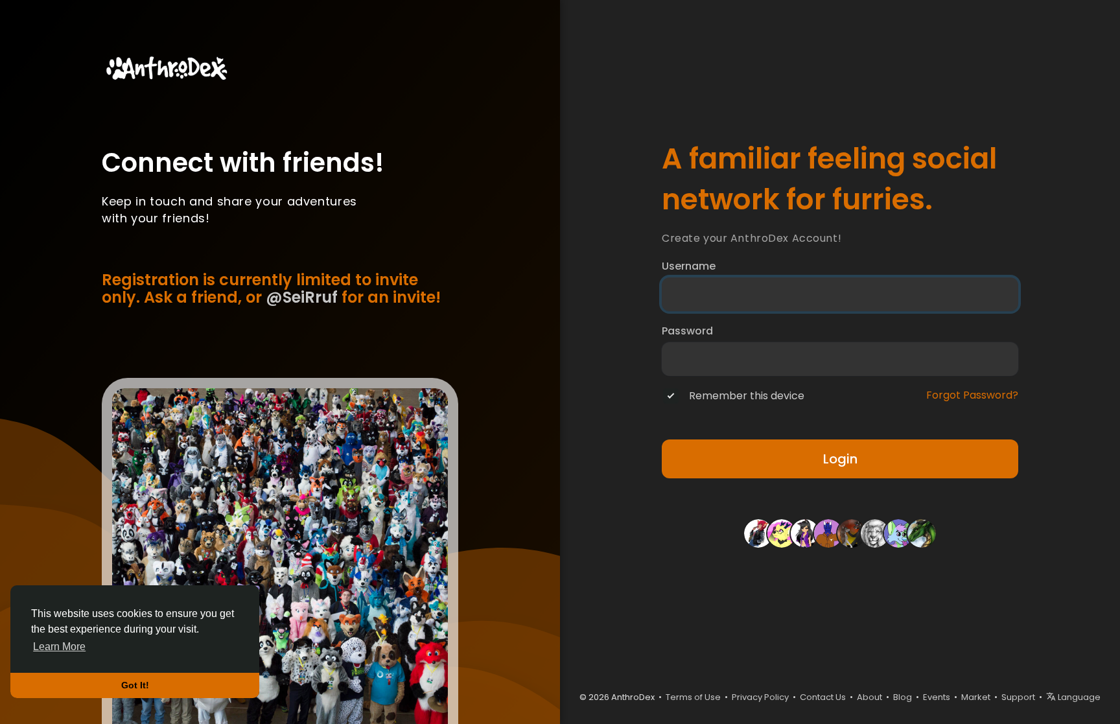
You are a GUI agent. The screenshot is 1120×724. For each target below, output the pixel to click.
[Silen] (781, 532)
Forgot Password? (972, 395)
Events (936, 697)
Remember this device (746, 396)
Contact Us (823, 697)
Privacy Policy (760, 697)
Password (687, 331)
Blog (902, 697)
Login (840, 459)
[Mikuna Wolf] (851, 532)
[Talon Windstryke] (921, 532)
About (869, 697)
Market (975, 697)
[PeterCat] (875, 532)
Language (1078, 697)
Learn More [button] (59, 646)
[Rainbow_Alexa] (805, 532)
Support (1018, 697)
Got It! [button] (135, 685)
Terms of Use (693, 697)
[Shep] (898, 532)
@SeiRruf (302, 297)
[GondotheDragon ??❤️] (828, 532)
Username (689, 266)
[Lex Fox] (758, 532)
